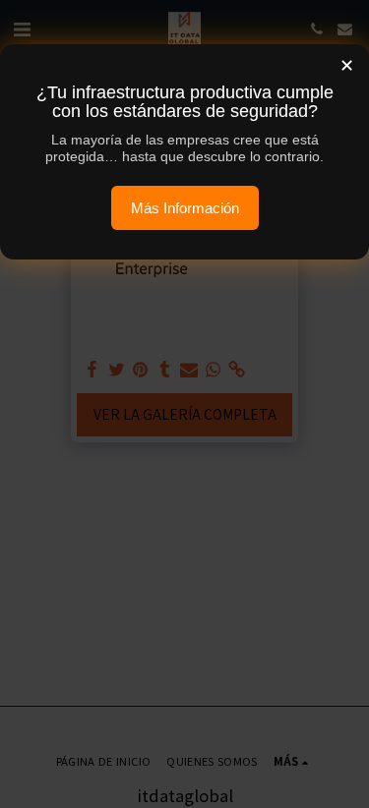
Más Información (185, 208)
